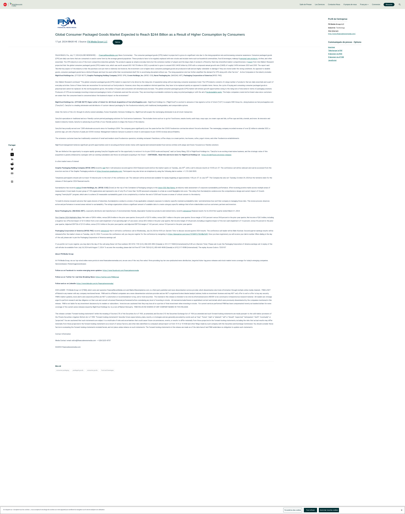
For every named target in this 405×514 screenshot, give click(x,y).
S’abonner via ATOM (336, 57)
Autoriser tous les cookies (329, 510)
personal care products (248, 59)
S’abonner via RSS (335, 54)
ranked (79, 188)
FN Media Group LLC (97, 41)
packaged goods (78, 370)
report (250, 62)
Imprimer (331, 47)
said (103, 168)
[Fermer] (401, 510)
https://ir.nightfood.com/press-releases (216, 155)
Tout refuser (310, 510)
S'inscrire (389, 4)
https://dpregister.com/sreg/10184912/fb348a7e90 (188, 234)
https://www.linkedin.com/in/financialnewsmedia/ (95, 284)
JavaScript (332, 60)
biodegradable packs (214, 92)
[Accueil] (12, 4)
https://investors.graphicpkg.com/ (109, 171)
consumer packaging (62, 370)
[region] (202, 510)
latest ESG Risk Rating (166, 188)
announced (187, 211)
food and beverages (107, 370)
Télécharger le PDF (335, 51)
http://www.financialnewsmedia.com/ (342, 34)
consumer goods (92, 370)
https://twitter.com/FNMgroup (107, 277)
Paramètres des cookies (292, 510)
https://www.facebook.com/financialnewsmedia (121, 270)
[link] (306, 4)
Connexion (376, 4)
